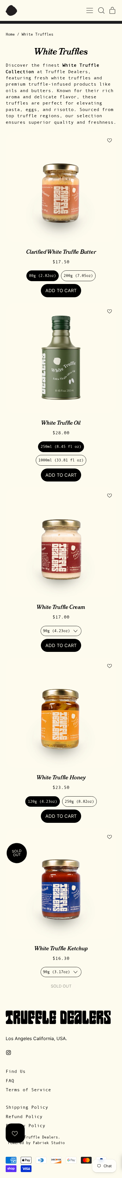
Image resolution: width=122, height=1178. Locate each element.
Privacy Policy (25, 1125)
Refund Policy (24, 1116)
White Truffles (37, 34)
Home (10, 34)
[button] (101, 10)
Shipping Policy (27, 1107)
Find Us (16, 1071)
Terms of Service (28, 1089)
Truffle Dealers (41, 1137)
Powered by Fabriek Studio (36, 1142)
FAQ (10, 1080)
